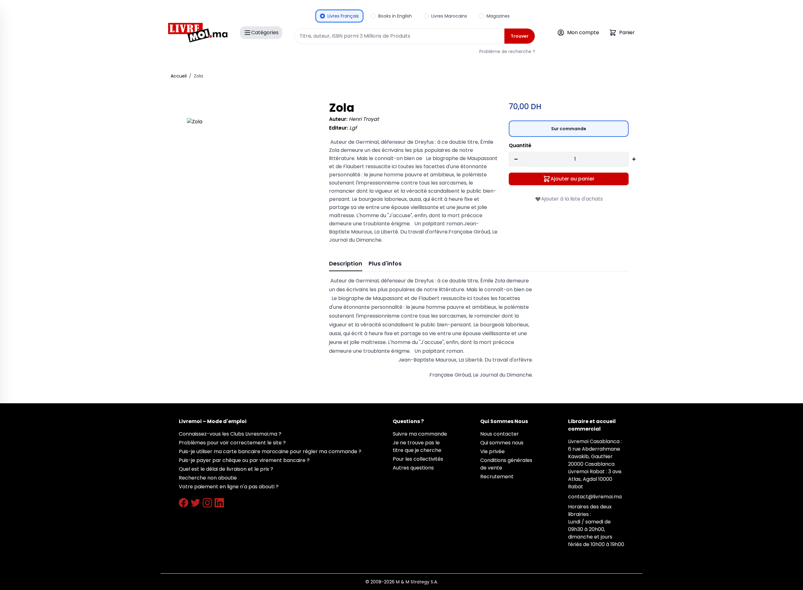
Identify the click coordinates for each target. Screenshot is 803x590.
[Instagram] (207, 502)
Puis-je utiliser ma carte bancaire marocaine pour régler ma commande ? (270, 451)
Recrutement (496, 476)
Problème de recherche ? (507, 51)
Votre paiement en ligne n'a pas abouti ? (229, 486)
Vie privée (492, 451)
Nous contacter (499, 433)
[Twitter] (195, 502)
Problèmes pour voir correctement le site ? (232, 442)
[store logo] (197, 32)
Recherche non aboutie (208, 477)
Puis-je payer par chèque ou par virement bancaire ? (244, 460)
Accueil (179, 76)
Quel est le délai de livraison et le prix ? (226, 469)
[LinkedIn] (219, 502)
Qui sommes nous (502, 442)
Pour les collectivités (418, 459)
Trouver (520, 36)
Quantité (520, 145)
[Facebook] (183, 502)
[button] (249, 180)
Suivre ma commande (420, 433)
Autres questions (413, 467)
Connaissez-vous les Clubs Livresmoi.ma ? (230, 433)
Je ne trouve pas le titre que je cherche (417, 446)
